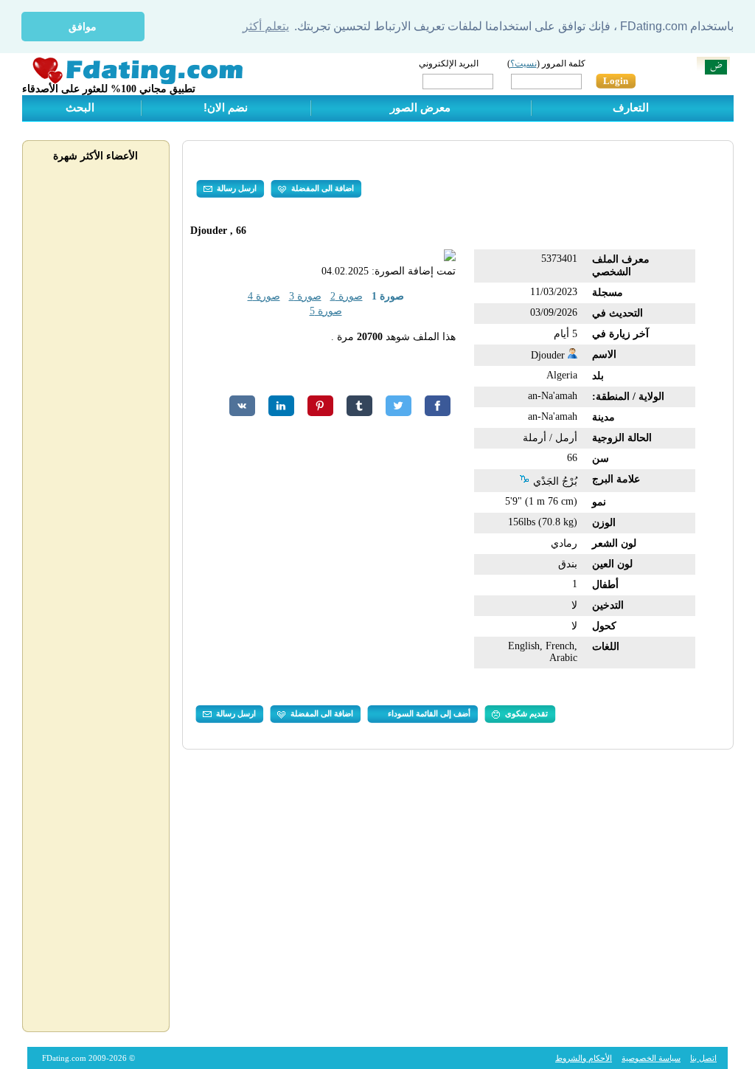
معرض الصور (420, 107)
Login (615, 80)
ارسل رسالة (237, 188)
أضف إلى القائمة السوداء (429, 713)
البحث (80, 107)
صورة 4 (264, 296)
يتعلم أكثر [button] (266, 26)
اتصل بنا (703, 1058)
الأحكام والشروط (583, 1058)
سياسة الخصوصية (651, 1058)
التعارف (631, 107)
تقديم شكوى (526, 713)
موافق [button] (83, 26)
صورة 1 (388, 296)
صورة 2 (346, 296)
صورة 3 (305, 296)
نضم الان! (225, 107)
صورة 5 (326, 310)
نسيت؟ (523, 63)
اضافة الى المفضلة (322, 188)
